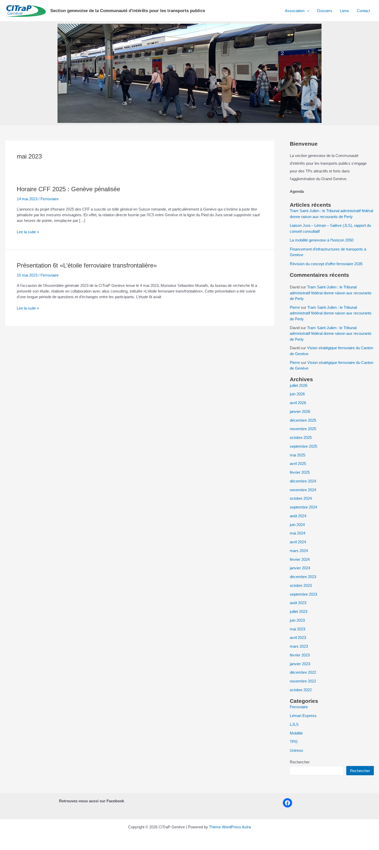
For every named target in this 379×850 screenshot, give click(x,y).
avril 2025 (298, 463)
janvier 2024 (300, 568)
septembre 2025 (303, 446)
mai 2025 (297, 455)
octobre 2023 (301, 585)
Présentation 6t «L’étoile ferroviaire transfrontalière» (87, 265)
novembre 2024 (303, 490)
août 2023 (298, 603)
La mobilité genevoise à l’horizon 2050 (321, 240)
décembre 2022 (303, 672)
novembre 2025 (303, 429)
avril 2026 (298, 403)
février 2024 (300, 559)
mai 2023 (297, 629)
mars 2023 (299, 646)
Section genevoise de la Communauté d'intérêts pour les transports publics (127, 10)
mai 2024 (297, 533)
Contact (363, 11)
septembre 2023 (303, 594)
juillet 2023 (298, 611)
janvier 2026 (300, 411)
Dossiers (324, 11)
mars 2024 (299, 550)
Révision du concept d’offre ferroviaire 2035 (326, 264)
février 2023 (300, 655)
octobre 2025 (301, 437)
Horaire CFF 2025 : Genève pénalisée (68, 189)
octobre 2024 (301, 498)
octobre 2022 (301, 690)
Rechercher (300, 762)
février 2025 (300, 472)
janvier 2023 (300, 664)
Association (294, 11)
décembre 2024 (303, 481)
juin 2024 (297, 524)
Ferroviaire (49, 199)
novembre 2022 (303, 681)
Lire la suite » (28, 232)
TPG (294, 741)
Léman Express (303, 715)
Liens (344, 11)
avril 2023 (298, 637)
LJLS (294, 724)
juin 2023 (297, 620)
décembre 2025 (303, 420)
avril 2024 (298, 542)
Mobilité (296, 733)
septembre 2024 (303, 507)
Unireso (296, 750)
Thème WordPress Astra (230, 827)
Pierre (295, 307)
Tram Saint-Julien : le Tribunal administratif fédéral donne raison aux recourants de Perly (331, 293)
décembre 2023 (303, 576)
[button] (306, 11)
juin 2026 (297, 394)
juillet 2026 (298, 385)
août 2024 (298, 516)
